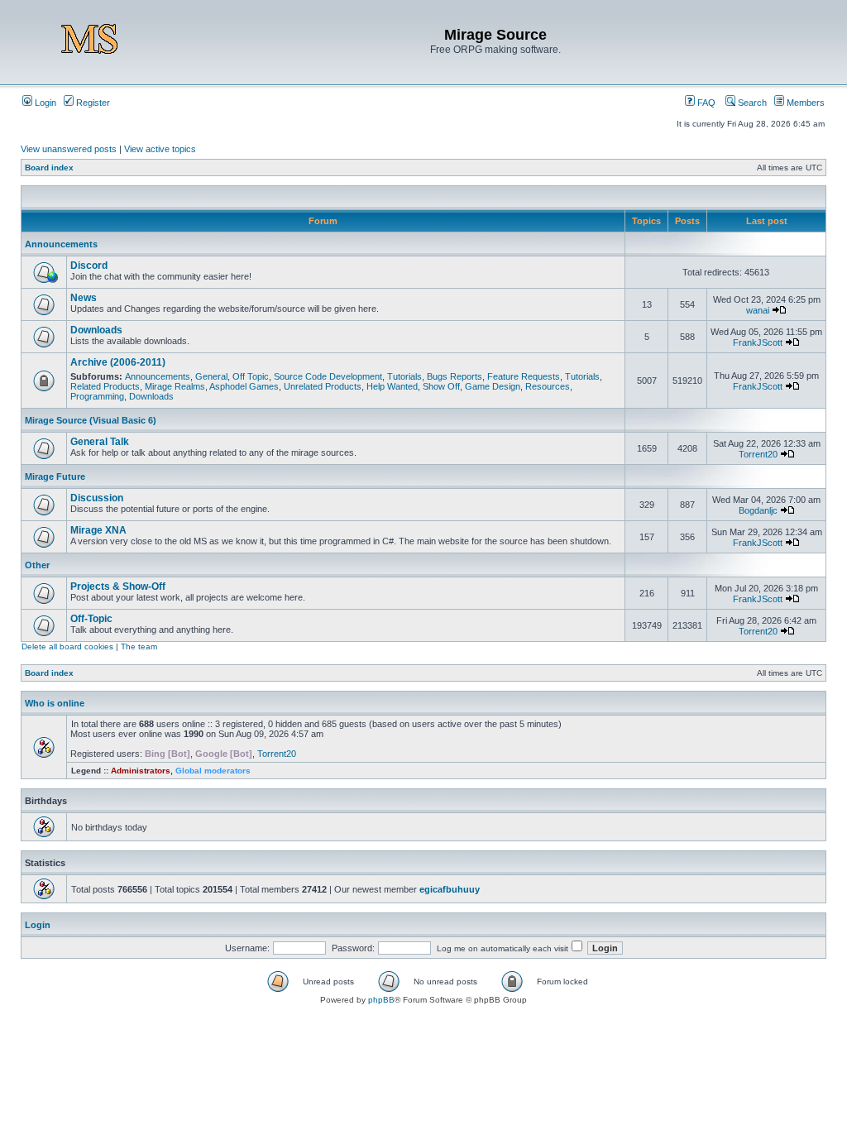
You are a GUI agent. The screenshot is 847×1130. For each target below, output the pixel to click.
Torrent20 (758, 454)
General (211, 376)
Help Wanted (392, 386)
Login (44, 103)
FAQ (705, 103)
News (83, 298)
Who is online (54, 703)
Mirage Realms (175, 386)
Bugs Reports (454, 376)
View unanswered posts (69, 149)
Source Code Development (328, 376)
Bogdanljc (758, 510)
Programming (97, 396)
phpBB (381, 999)
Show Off (441, 386)
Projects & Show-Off (117, 586)
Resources (547, 386)
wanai (757, 310)
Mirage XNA (98, 530)
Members (804, 103)
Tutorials (404, 376)
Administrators (140, 770)
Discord (89, 265)
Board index (49, 167)
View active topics (160, 149)
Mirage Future (55, 476)
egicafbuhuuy (449, 889)
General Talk (99, 442)
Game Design (492, 386)
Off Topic (250, 376)
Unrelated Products (322, 386)
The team (139, 646)
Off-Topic (91, 619)
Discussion (96, 498)
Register (92, 103)
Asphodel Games (244, 386)
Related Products (105, 386)
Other (37, 565)
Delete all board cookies (67, 646)
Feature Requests (523, 376)
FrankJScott (757, 342)
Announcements (61, 244)
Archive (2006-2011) (117, 362)
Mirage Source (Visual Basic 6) (90, 420)
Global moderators (213, 770)
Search (751, 103)
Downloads (96, 330)
